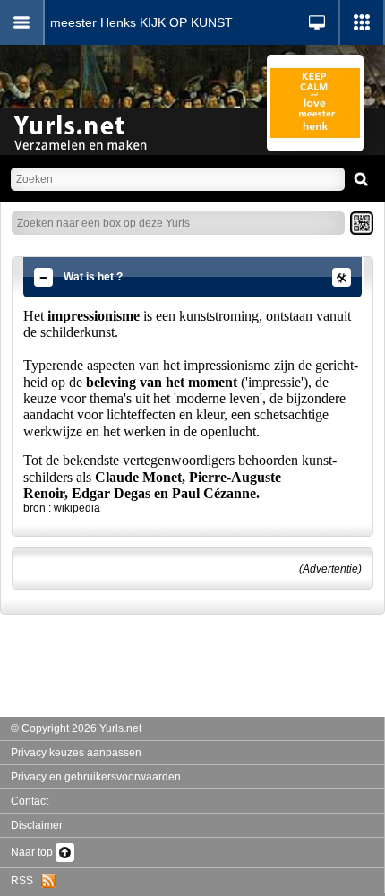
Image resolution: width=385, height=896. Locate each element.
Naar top (33, 852)
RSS (26, 880)
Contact (29, 801)
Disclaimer (37, 825)
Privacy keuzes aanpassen (76, 752)
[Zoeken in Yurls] (361, 179)
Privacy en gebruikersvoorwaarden (96, 777)
